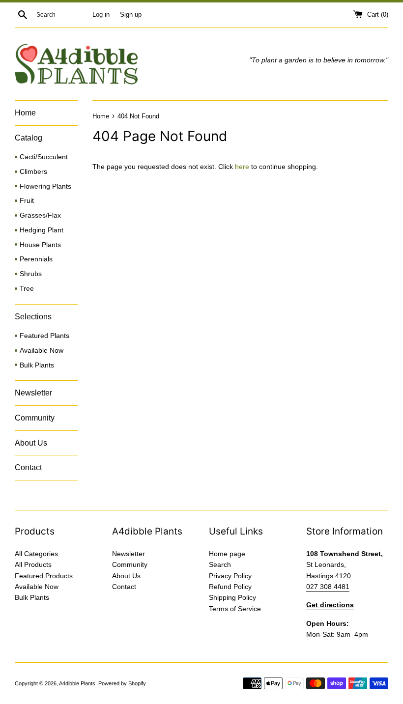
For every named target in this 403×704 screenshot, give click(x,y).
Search (220, 564)
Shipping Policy (232, 597)
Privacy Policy (230, 576)
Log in (101, 14)
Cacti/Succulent (44, 157)
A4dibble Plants (77, 683)
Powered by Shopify (122, 683)
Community (35, 418)
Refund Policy (230, 587)
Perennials (36, 259)
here (242, 166)
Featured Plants (44, 335)
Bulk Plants (37, 365)
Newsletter (33, 393)
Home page (227, 554)
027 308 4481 (327, 587)
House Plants (40, 245)
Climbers (33, 171)
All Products (33, 564)
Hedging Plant (41, 230)
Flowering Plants (45, 186)
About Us (31, 443)
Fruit (27, 200)
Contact (28, 467)
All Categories (36, 554)
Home (25, 113)
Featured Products (44, 576)
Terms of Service (235, 609)
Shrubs (31, 274)
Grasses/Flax (40, 215)
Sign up (131, 14)
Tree (27, 288)
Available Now (41, 350)
